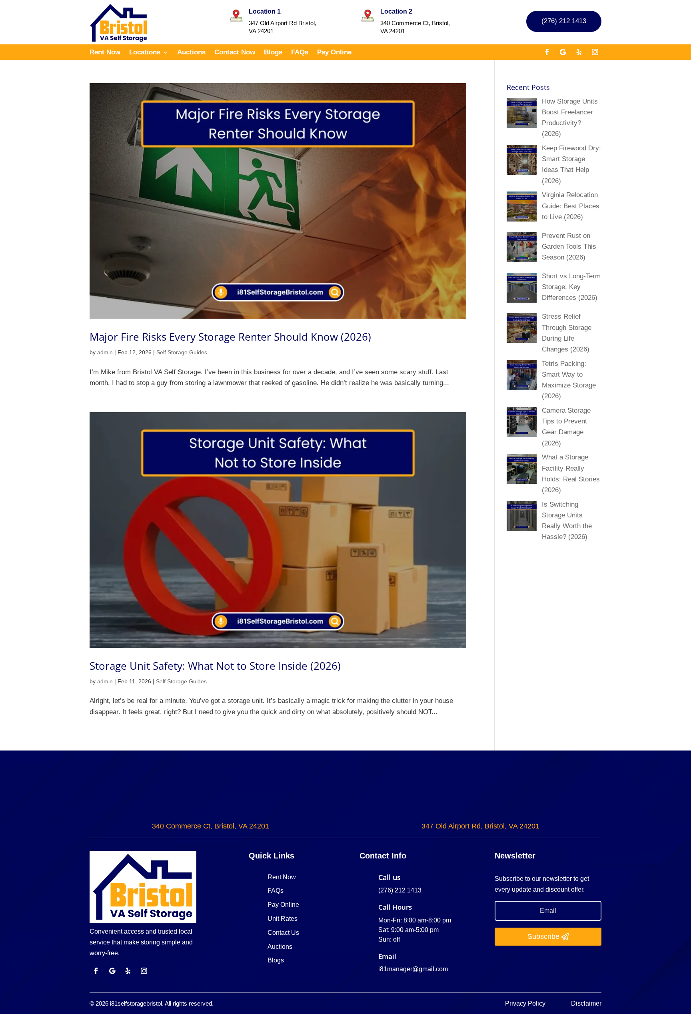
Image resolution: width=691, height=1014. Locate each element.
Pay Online (334, 53)
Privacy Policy (526, 1003)
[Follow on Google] (563, 52)
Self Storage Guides (181, 352)
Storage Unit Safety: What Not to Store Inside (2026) (215, 666)
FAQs (299, 53)
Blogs (273, 53)
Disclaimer (586, 1003)
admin (105, 352)
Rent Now (105, 53)
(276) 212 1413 (563, 21)
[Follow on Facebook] (547, 52)
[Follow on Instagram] (595, 52)
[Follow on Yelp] (579, 52)
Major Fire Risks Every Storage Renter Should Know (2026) (230, 336)
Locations (144, 53)
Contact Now (234, 53)
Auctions (191, 53)
